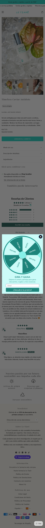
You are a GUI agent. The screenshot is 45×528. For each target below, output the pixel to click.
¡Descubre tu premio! (22, 290)
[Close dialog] (40, 236)
